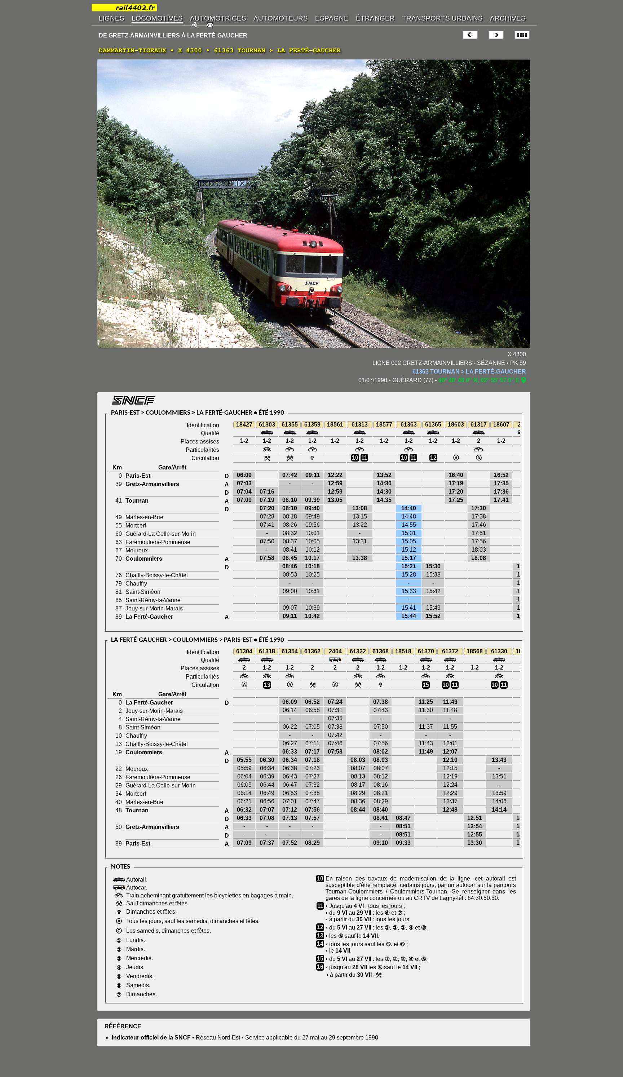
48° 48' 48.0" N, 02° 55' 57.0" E (479, 380)
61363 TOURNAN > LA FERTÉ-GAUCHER (469, 371)
